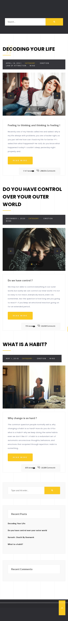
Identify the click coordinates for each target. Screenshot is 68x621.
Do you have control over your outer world (27, 530)
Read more (20, 160)
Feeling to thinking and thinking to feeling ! (34, 125)
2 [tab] (34, 109)
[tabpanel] (34, 94)
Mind (32, 65)
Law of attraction (16, 65)
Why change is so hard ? (22, 418)
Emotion (44, 63)
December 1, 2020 (15, 218)
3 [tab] (38, 109)
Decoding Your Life (16, 523)
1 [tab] (29, 109)
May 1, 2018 (12, 358)
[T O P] (62, 607)
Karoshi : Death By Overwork (21, 537)
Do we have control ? (20, 280)
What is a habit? (15, 544)
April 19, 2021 (14, 63)
